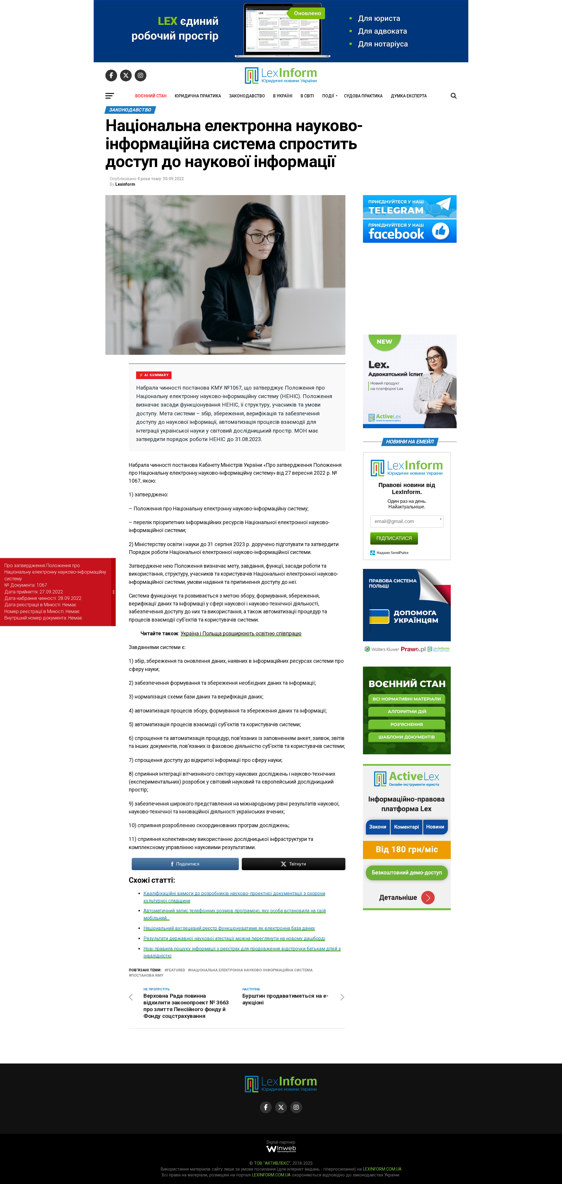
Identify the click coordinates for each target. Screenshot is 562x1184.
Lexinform (125, 184)
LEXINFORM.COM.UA (382, 1169)
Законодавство (247, 96)
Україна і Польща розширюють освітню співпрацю (241, 633)
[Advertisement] (410, 289)
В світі (307, 96)
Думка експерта (409, 96)
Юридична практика (198, 96)
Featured (176, 970)
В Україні (282, 96)
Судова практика (363, 96)
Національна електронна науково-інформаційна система (251, 970)
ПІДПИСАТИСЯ (394, 538)
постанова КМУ (147, 976)
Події (328, 96)
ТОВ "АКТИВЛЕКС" (272, 1163)
